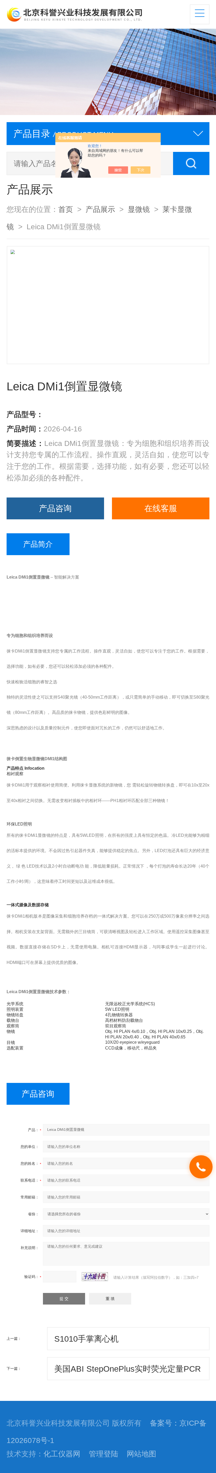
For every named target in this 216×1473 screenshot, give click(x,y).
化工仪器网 (61, 1454)
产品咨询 (55, 508)
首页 (65, 209)
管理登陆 (103, 1454)
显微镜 (139, 209)
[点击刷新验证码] (95, 1276)
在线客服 (160, 508)
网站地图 (141, 1454)
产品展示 (100, 209)
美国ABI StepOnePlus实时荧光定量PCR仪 (127, 1372)
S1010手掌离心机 (86, 1338)
